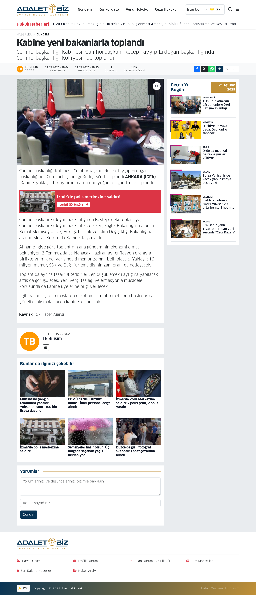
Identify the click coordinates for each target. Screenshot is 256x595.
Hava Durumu (32, 561)
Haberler (24, 34)
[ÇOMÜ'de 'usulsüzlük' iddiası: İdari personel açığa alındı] (90, 383)
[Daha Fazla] (219, 69)
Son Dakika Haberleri (36, 571)
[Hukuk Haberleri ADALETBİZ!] (43, 9)
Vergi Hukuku (137, 9)
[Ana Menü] (235, 9)
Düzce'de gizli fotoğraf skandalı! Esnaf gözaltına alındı (135, 451)
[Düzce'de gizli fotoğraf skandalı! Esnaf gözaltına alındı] (138, 431)
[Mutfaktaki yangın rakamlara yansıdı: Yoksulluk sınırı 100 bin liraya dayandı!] (42, 383)
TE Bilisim (52, 338)
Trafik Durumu (89, 561)
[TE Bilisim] (29, 341)
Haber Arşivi (87, 571)
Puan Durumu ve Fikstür (152, 561)
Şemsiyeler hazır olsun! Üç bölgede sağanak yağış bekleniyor (88, 451)
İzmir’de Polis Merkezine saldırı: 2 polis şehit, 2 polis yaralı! (137, 403)
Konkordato (109, 9)
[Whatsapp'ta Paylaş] (211, 69)
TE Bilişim (232, 588)
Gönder (29, 514)
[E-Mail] (46, 347)
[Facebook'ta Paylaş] (197, 69)
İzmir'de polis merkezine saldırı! (39, 449)
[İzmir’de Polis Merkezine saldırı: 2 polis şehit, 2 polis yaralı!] (138, 383)
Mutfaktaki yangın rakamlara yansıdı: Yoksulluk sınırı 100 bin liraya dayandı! (38, 405)
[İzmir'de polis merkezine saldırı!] (42, 431)
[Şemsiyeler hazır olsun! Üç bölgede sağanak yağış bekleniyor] (90, 431)
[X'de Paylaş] (204, 69)
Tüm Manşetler (202, 561)
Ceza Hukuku (165, 9)
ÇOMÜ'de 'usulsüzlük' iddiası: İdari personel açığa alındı (89, 403)
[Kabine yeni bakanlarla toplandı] (90, 122)
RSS (25, 588)
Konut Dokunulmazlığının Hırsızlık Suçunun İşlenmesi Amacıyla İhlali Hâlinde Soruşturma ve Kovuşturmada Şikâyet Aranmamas (146, 24)
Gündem (85, 9)
